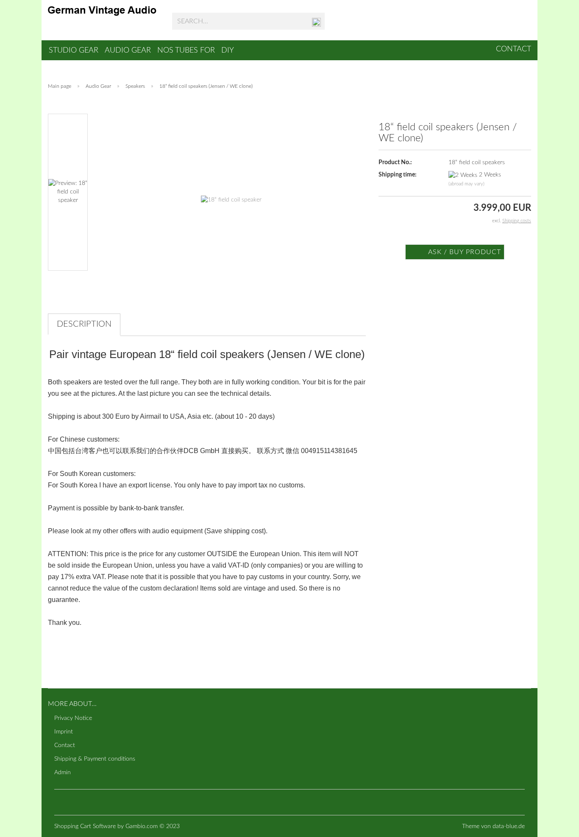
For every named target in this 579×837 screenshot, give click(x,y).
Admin (62, 772)
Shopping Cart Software (85, 826)
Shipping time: (398, 175)
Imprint (63, 732)
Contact (513, 49)
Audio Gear (128, 50)
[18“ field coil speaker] (231, 192)
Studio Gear (73, 50)
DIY (227, 50)
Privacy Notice (73, 718)
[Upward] (555, 824)
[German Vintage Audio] (103, 21)
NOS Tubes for (186, 50)
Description (84, 324)
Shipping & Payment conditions (94, 759)
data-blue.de (509, 826)
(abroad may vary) (466, 184)
